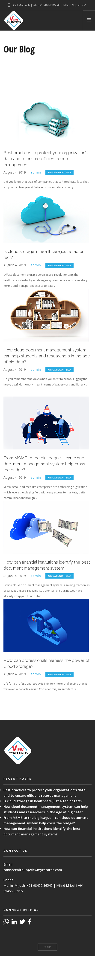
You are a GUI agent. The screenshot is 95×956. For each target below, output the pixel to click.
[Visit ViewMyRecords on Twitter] (22, 923)
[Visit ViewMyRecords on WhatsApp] (6, 923)
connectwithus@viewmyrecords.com (32, 870)
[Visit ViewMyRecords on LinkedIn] (14, 923)
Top (47, 947)
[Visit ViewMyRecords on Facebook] (30, 923)
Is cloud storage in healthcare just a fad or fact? (42, 801)
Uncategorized (59, 172)
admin (35, 172)
